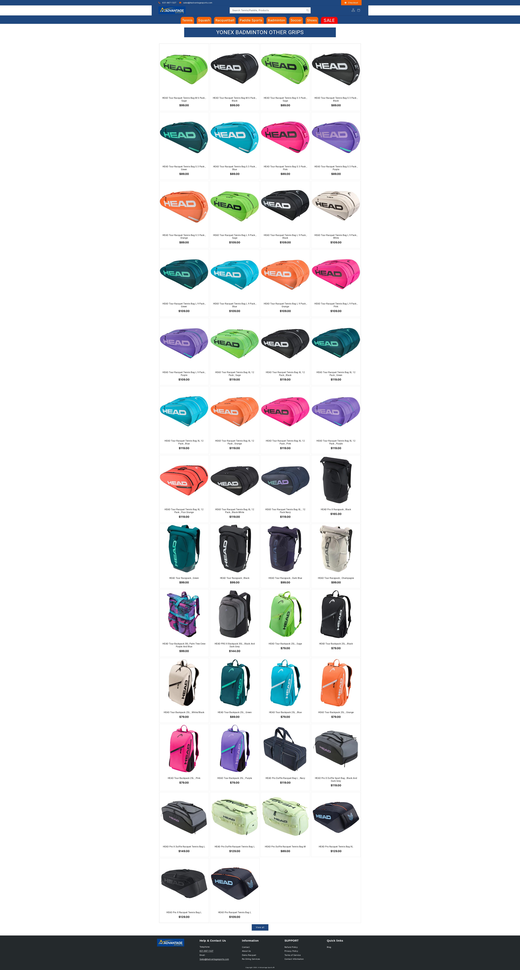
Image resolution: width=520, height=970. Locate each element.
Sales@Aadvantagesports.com (214, 959)
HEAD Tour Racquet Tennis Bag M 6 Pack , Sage (184, 99)
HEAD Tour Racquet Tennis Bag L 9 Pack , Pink (335, 305)
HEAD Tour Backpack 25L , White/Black (184, 712)
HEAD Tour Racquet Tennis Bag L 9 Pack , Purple (183, 373)
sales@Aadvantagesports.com (197, 2)
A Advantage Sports (265, 967)
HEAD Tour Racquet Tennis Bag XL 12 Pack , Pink (285, 442)
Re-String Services (251, 959)
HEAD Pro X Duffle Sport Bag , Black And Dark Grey (336, 779)
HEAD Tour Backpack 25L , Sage (285, 643)
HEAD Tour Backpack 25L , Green (235, 712)
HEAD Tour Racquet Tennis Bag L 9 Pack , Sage (234, 236)
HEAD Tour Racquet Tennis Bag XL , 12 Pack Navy (285, 511)
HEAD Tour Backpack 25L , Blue (285, 712)
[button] (187, 20)
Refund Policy (291, 947)
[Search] (308, 10)
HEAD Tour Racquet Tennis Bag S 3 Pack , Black (336, 99)
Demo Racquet (249, 955)
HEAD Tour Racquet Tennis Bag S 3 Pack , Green (184, 168)
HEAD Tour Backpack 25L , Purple (234, 778)
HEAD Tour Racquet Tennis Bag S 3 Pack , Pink (285, 168)
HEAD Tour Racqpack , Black (234, 578)
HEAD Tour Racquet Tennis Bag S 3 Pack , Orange (184, 236)
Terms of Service (293, 955)
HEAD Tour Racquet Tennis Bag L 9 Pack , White (335, 236)
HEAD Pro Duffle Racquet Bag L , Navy (285, 778)
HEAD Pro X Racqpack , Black (336, 509)
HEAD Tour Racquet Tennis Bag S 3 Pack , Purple (336, 168)
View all (260, 927)
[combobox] (270, 10)
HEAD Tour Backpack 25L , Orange (336, 712)
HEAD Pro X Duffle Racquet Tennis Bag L (184, 846)
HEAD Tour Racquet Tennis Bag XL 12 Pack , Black (285, 373)
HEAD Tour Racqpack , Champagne (336, 578)
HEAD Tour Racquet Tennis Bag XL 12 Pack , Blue (184, 442)
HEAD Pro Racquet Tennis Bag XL (336, 846)
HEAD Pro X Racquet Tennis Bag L (184, 912)
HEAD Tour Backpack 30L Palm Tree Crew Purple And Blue (183, 645)
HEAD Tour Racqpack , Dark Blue (285, 578)
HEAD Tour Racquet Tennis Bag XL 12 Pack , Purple (335, 442)
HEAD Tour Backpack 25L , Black (336, 643)
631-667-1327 (169, 2)
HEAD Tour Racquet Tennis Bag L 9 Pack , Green (183, 305)
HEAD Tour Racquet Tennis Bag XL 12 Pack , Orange (234, 442)
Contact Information (294, 959)
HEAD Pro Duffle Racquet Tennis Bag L (235, 846)
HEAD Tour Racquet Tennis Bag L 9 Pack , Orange (285, 305)
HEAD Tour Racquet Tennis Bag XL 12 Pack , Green (335, 373)
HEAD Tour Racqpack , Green (184, 578)
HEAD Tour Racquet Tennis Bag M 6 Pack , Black (234, 99)
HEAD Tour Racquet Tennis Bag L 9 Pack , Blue (234, 305)
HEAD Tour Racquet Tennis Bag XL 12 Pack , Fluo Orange (184, 511)
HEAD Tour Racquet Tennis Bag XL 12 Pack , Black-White (234, 511)
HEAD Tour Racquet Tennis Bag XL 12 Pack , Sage (234, 373)
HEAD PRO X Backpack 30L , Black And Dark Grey (235, 645)
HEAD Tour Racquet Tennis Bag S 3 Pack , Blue (234, 168)
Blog (329, 947)
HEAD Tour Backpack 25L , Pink (184, 778)
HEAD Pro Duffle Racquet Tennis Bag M (285, 846)
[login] (353, 10)
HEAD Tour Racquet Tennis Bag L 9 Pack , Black (285, 236)
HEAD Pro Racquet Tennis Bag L (234, 912)
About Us (246, 951)
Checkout (352, 2)
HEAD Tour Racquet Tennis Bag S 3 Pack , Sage (285, 99)
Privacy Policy (291, 951)
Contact (246, 947)
